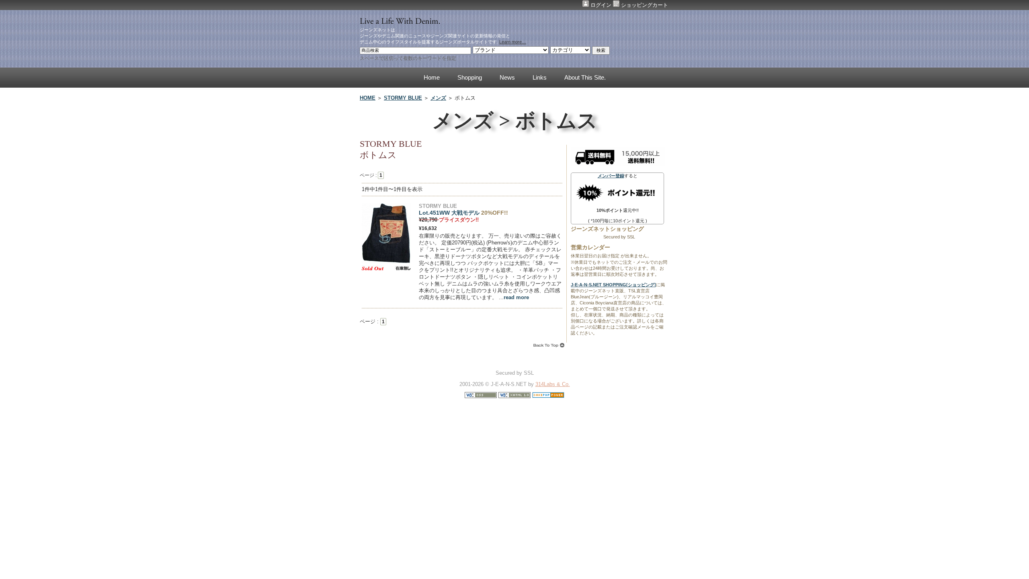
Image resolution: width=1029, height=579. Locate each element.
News (507, 77)
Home (432, 77)
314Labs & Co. (552, 384)
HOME (367, 98)
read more (516, 297)
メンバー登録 (611, 175)
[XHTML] (514, 396)
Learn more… (512, 41)
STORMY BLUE (403, 98)
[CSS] (481, 396)
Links (540, 77)
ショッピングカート (643, 5)
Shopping (469, 77)
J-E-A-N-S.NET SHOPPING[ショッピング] (613, 284)
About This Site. (585, 77)
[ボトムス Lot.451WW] (386, 262)
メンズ (438, 98)
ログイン (601, 5)
